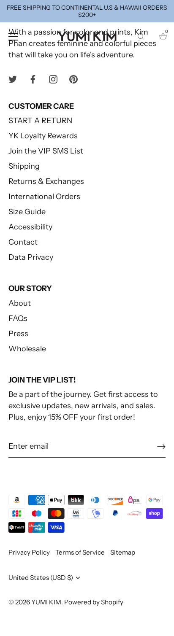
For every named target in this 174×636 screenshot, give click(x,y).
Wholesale (27, 348)
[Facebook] (33, 79)
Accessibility (30, 227)
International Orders (44, 196)
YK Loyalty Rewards (43, 135)
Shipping (24, 166)
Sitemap (122, 552)
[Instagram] (53, 79)
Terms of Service (80, 552)
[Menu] (13, 36)
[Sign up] (161, 446)
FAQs (17, 318)
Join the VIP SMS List (45, 151)
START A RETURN (40, 120)
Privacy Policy (29, 552)
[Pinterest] (73, 79)
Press (18, 333)
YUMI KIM (46, 602)
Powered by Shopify (93, 602)
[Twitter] (12, 79)
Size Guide (27, 211)
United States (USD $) (40, 578)
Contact (23, 242)
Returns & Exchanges (46, 181)
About (19, 303)
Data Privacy (30, 257)
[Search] (140, 38)
